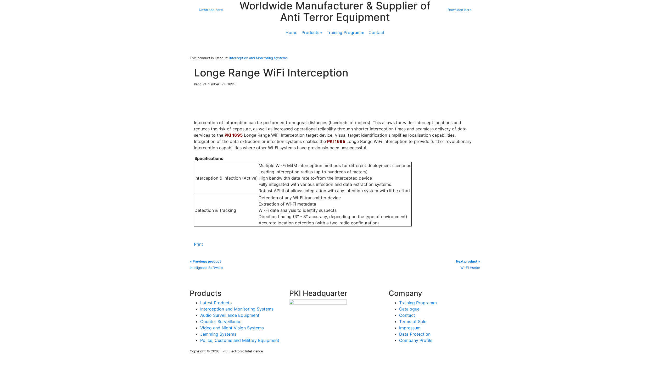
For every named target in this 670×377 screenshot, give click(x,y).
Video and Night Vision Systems (232, 327)
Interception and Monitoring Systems (236, 309)
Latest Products (216, 302)
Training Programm (345, 32)
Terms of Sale (412, 321)
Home (291, 32)
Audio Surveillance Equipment (229, 315)
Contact (376, 32)
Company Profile (415, 340)
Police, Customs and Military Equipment (239, 340)
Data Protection (415, 334)
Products (310, 32)
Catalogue (409, 309)
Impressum (410, 327)
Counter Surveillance (220, 321)
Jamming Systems (218, 334)
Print (198, 244)
